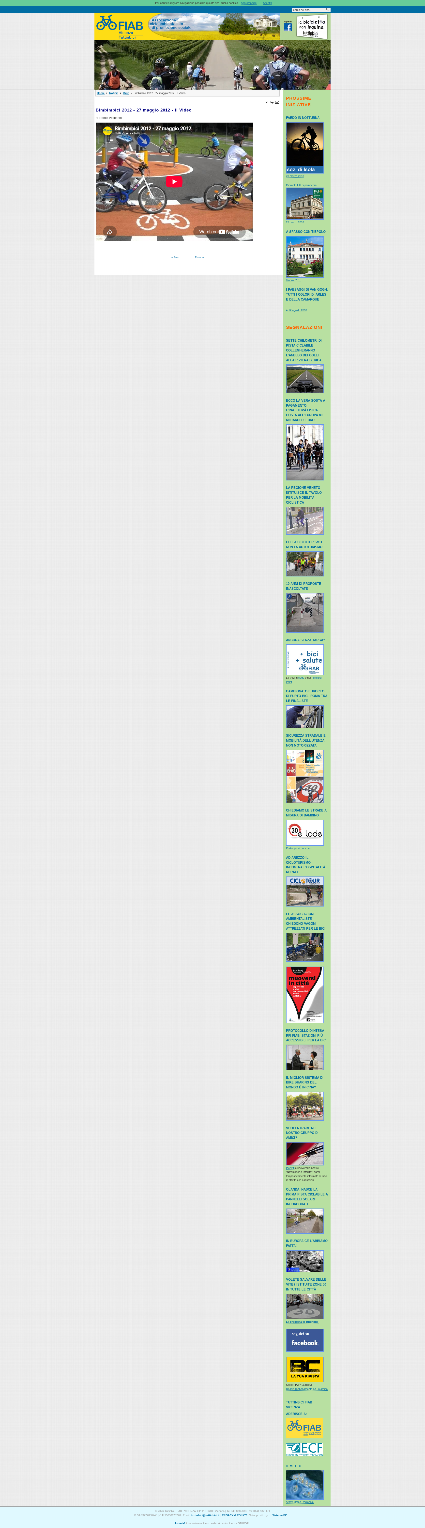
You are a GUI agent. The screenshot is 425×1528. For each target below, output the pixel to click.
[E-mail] (277, 101)
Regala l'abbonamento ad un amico (307, 1388)
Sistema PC (279, 1515)
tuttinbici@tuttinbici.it (205, 1515)
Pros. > (199, 257)
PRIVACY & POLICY (234, 1515)
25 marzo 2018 (295, 222)
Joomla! (179, 1523)
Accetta (267, 2)
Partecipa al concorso (299, 848)
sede (301, 677)
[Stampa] (271, 101)
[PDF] (267, 101)
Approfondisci (249, 2)
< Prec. (175, 257)
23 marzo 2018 (295, 176)
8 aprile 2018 (293, 280)
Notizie (113, 93)
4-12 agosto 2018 (296, 310)
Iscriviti (290, 1167)
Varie (126, 93)
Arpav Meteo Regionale (300, 1501)
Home (101, 93)
